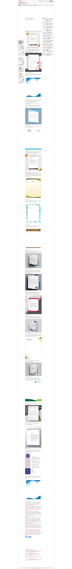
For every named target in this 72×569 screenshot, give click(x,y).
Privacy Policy (26, 5)
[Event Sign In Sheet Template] (44, 47)
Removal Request (35, 5)
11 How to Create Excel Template (49, 26)
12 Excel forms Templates (49, 53)
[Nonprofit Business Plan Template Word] (27, 555)
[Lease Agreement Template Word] (20, 57)
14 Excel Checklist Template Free (49, 23)
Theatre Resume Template (23, 52)
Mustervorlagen (48, 567)
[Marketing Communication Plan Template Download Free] (27, 552)
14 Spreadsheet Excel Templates (49, 40)
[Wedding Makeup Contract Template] (20, 80)
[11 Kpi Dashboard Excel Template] (44, 38)
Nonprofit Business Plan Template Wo (33, 553)
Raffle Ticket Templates (31, 556)
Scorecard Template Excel (21, 75)
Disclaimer (23, 5)
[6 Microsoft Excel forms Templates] (44, 50)
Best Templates (41, 567)
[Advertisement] (36, 11)
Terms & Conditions (31, 5)
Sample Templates (45, 567)
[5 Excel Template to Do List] (44, 32)
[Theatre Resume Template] (20, 53)
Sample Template (37, 567)
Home (20, 5)
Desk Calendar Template (23, 42)
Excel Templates (37, 568)
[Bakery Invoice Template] (44, 35)
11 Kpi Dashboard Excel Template (49, 37)
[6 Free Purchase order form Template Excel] (44, 21)
